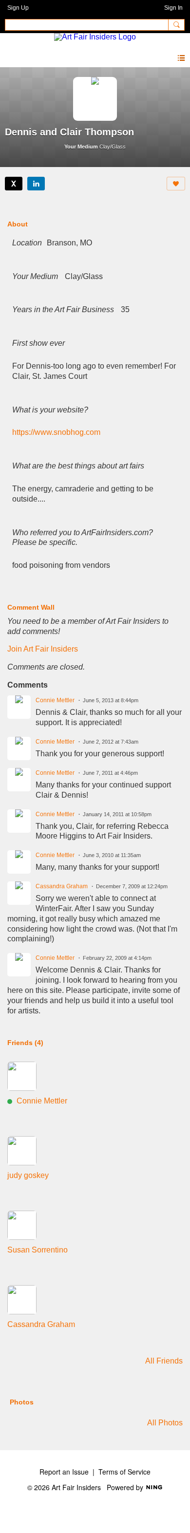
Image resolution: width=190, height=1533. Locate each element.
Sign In (173, 7)
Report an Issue (64, 1472)
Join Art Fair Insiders (42, 649)
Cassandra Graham (62, 886)
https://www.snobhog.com (56, 432)
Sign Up (18, 7)
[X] (13, 183)
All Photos (165, 1423)
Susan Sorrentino (37, 1250)
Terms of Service (124, 1472)
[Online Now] (22, 1076)
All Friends (164, 1361)
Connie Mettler (55, 700)
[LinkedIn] (36, 183)
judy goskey (28, 1175)
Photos (22, 1402)
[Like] (176, 183)
